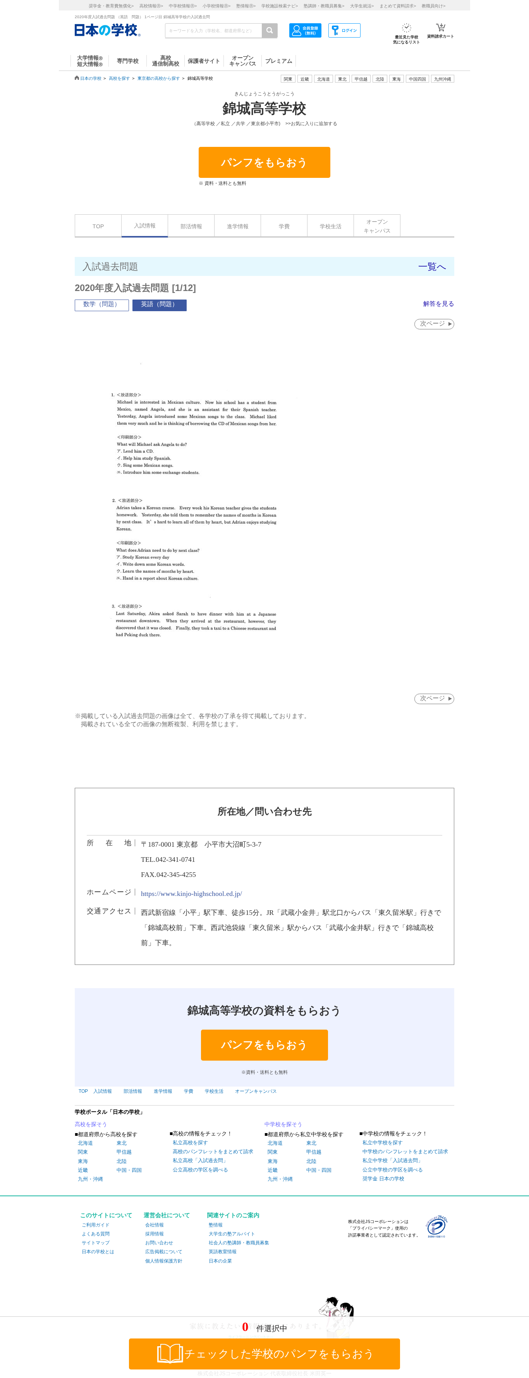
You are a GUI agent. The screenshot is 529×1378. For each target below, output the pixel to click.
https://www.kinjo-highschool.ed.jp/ (191, 893)
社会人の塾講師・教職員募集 (239, 1242)
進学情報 (238, 226)
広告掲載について (163, 1251)
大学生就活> (362, 5)
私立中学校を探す (382, 1142)
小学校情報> (216, 5)
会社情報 (154, 1225)
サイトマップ (96, 1242)
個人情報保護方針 (163, 1261)
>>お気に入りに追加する (311, 123)
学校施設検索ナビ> (279, 5)
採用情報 (154, 1234)
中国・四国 (129, 1170)
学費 (284, 226)
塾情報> (246, 5)
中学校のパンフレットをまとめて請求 (405, 1151)
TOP (98, 226)
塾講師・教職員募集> (324, 5)
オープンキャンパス (377, 226)
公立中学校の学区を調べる (392, 1170)
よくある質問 (96, 1234)
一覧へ (432, 266)
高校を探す (119, 78)
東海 (83, 1161)
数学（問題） (101, 304)
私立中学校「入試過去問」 (392, 1160)
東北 (122, 1143)
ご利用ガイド (96, 1225)
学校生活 (331, 226)
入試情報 (145, 225)
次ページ (432, 323)
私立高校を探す (190, 1142)
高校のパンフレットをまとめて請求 (213, 1151)
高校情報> (151, 5)
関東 (83, 1152)
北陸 (122, 1161)
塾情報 (216, 1225)
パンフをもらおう (264, 162)
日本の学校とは (98, 1251)
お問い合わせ (159, 1242)
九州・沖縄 (90, 1179)
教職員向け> (433, 5)
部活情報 (191, 226)
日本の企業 (220, 1261)
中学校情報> (183, 5)
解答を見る (438, 303)
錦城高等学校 (264, 108)
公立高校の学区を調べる (200, 1170)
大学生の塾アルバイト (232, 1234)
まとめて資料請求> (398, 5)
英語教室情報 (223, 1251)
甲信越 (124, 1152)
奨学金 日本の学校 (383, 1179)
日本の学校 (90, 78)
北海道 (323, 79)
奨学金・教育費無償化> (111, 5)
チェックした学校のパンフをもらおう (279, 1354)
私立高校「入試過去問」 (200, 1160)
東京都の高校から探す (158, 78)
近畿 (83, 1170)
